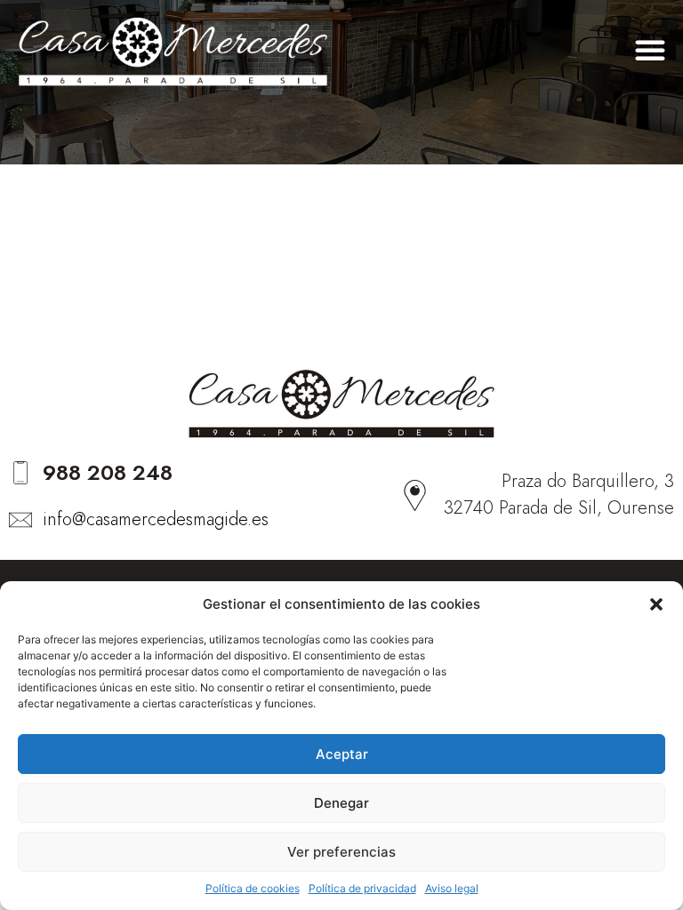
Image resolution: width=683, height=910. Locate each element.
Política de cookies (252, 888)
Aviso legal (451, 888)
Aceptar (342, 754)
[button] (656, 604)
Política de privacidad (362, 888)
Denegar (341, 802)
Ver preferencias (341, 851)
